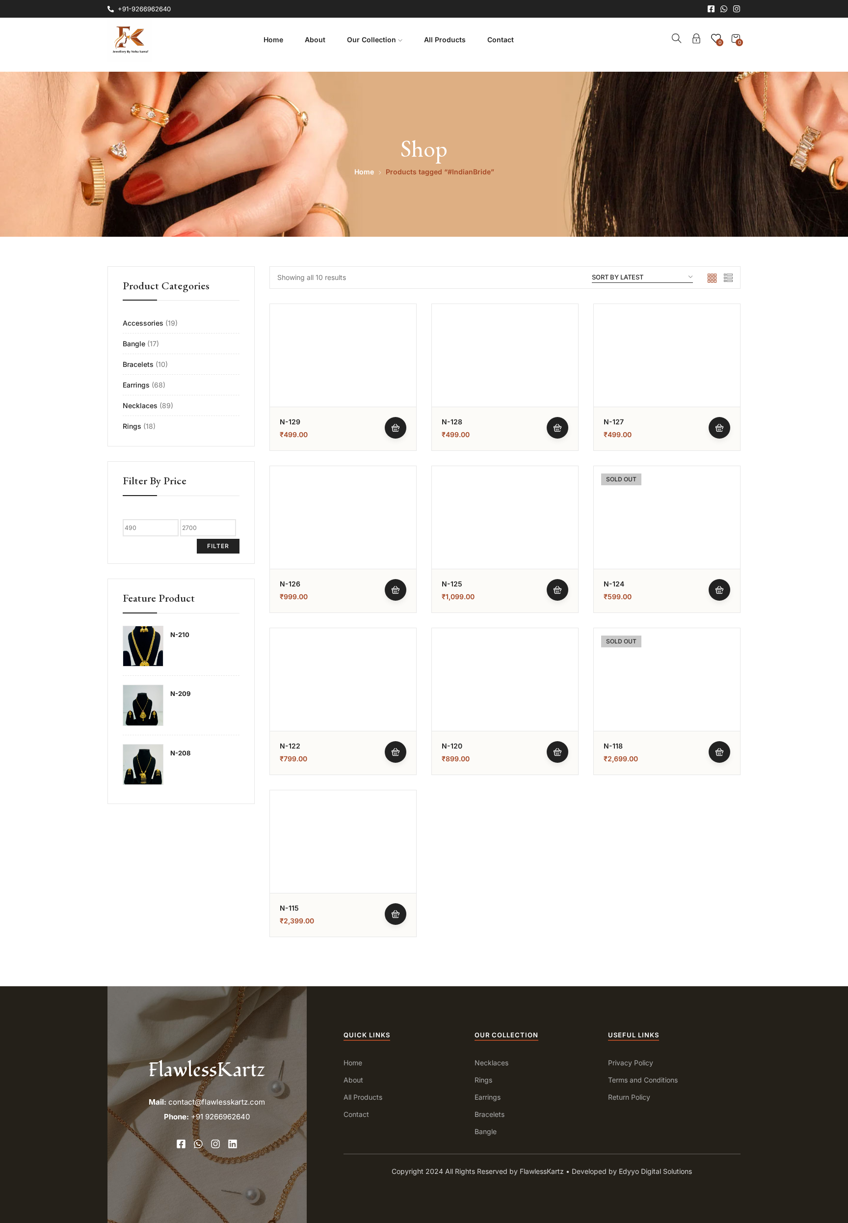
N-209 (180, 693)
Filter (218, 546)
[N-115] (343, 863)
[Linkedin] (233, 1144)
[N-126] (343, 539)
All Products (445, 39)
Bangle (134, 343)
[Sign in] (696, 40)
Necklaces (140, 405)
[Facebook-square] (711, 9)
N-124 (614, 584)
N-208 (180, 753)
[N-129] (343, 377)
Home (273, 39)
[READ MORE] (719, 590)
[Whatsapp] (724, 9)
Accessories (143, 323)
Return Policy (629, 1097)
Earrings (136, 385)
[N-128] (505, 377)
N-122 (290, 746)
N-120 (452, 746)
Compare (395, 373)
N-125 (452, 584)
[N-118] (667, 701)
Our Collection (372, 39)
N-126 (290, 584)
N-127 (614, 421)
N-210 (179, 635)
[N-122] (343, 701)
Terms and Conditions (643, 1080)
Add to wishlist (395, 349)
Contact (500, 39)
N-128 (452, 421)
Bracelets (138, 364)
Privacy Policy (630, 1062)
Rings (132, 426)
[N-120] (505, 701)
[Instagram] (737, 9)
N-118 (613, 746)
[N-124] (667, 539)
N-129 (290, 421)
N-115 (289, 908)
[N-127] (667, 377)
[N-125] (505, 539)
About (315, 39)
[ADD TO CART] (395, 428)
